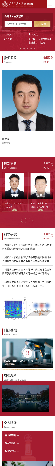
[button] (23, 220)
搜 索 (43, 24)
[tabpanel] (15, 37)
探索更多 (27, 353)
